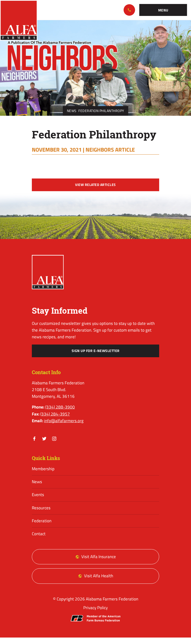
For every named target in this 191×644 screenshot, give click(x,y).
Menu (163, 10)
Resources (41, 508)
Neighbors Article (110, 149)
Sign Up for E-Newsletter (96, 350)
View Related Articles (95, 184)
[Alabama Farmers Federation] (48, 272)
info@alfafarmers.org (64, 420)
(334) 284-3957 (55, 414)
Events (38, 494)
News (72, 111)
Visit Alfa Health (98, 576)
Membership (43, 469)
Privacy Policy (95, 607)
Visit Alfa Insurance (98, 556)
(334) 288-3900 (129, 10)
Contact (39, 533)
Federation (41, 521)
